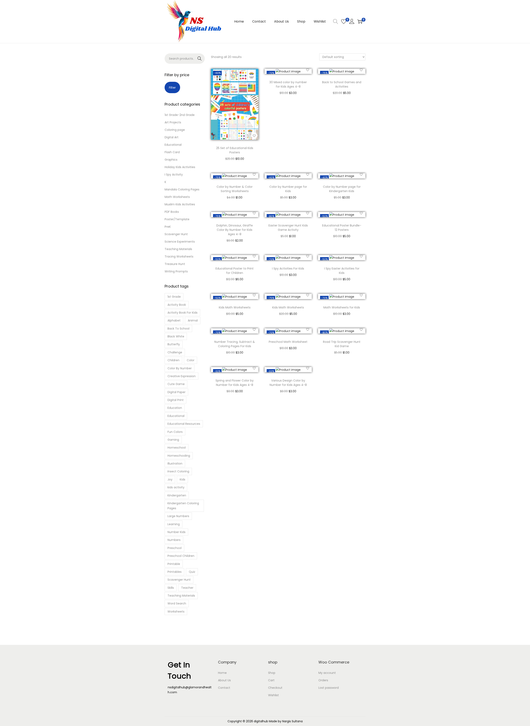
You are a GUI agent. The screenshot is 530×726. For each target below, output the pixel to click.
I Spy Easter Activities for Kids (341, 270)
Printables (174, 572)
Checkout (275, 688)
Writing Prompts (176, 271)
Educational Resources (183, 424)
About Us (224, 680)
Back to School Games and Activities (341, 84)
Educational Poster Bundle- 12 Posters (341, 227)
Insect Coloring (178, 471)
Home (222, 673)
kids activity (175, 487)
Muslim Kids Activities (180, 204)
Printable (173, 564)
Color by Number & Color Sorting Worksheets (235, 189)
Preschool (174, 548)
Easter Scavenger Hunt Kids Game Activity (288, 227)
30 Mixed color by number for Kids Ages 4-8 (288, 84)
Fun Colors (175, 432)
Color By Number (179, 368)
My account (327, 673)
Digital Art (171, 137)
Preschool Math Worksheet (288, 342)
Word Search (176, 603)
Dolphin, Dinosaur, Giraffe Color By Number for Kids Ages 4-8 (234, 229)
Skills (170, 588)
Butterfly (173, 344)
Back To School (178, 328)
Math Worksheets (177, 197)
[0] (343, 21)
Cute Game (176, 384)
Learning (173, 524)
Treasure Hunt (175, 264)
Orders (323, 680)
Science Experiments (180, 242)
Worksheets (175, 611)
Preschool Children (180, 556)
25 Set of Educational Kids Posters (234, 150)
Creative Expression (181, 376)
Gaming (173, 440)
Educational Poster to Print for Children (235, 270)
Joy (169, 479)
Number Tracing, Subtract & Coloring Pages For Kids (234, 344)
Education (174, 408)
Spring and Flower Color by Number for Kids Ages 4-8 (235, 382)
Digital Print (175, 400)
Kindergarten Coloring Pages (183, 505)
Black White (175, 336)
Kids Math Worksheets (235, 307)
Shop (271, 673)
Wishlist (273, 695)
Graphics (171, 160)
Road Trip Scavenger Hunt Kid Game (341, 344)
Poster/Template (177, 219)
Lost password (328, 688)
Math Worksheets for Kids (341, 307)
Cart (271, 680)
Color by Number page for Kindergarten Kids (342, 189)
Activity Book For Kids (182, 313)
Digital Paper (176, 392)
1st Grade (174, 297)
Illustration (174, 463)
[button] (254, 135)
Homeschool (176, 447)
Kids (182, 479)
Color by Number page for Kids (288, 189)
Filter (172, 87)
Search (195, 60)
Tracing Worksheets (179, 256)
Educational (173, 145)
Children (173, 360)
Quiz (192, 572)
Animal (193, 320)
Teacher (187, 588)
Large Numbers (178, 516)
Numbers (174, 540)
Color (190, 360)
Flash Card (172, 152)
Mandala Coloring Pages (182, 189)
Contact (224, 688)
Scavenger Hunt (176, 234)
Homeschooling (178, 456)
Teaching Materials (178, 249)
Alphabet (174, 320)
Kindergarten (176, 495)
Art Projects (173, 122)
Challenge (174, 352)
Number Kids (176, 532)
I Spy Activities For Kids (288, 268)
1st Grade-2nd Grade (180, 115)
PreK (168, 227)
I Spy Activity (174, 174)
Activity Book (176, 305)
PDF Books (172, 212)
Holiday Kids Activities (180, 167)
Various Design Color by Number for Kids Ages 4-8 (288, 382)
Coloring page (175, 130)
